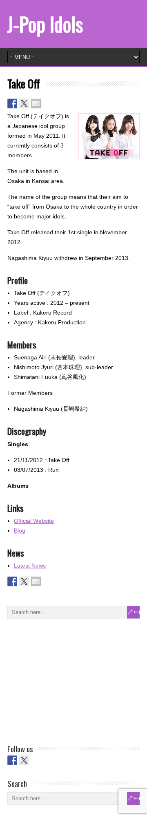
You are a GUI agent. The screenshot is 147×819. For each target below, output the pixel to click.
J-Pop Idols (45, 23)
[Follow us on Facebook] (12, 760)
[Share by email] (36, 103)
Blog (19, 530)
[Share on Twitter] (24, 103)
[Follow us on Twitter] (24, 760)
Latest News (30, 565)
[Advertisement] (68, 680)
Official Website (34, 520)
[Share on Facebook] (12, 103)
